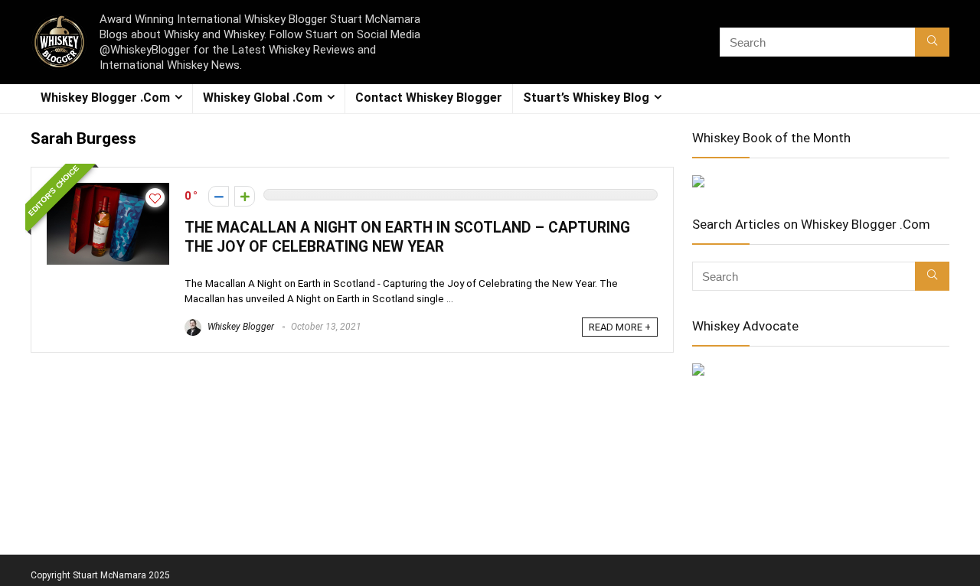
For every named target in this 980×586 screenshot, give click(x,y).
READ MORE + (620, 327)
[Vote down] (218, 196)
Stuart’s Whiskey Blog (586, 97)
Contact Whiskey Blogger (428, 97)
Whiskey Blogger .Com (105, 97)
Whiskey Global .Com (262, 97)
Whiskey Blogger (239, 326)
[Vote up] (244, 196)
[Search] (932, 42)
